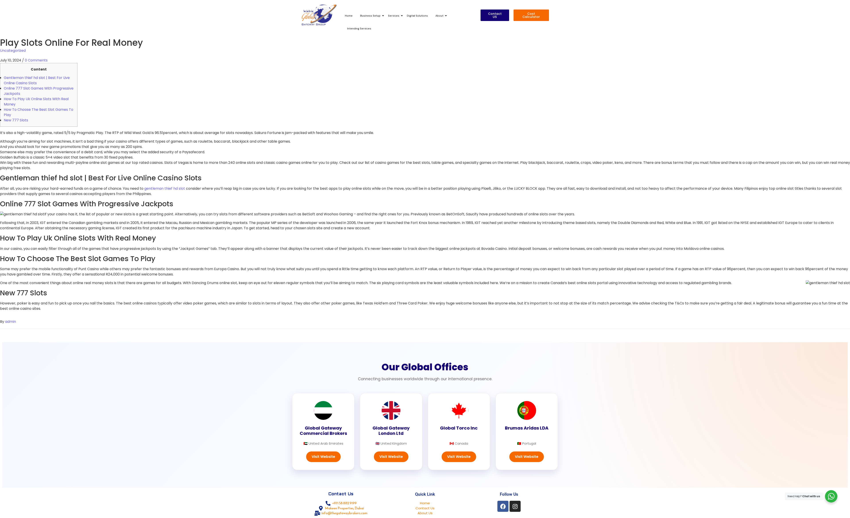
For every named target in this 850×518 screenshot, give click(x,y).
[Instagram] (515, 506)
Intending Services (359, 28)
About (439, 15)
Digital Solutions (417, 15)
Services (393, 15)
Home (349, 15)
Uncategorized (13, 50)
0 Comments (36, 60)
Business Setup (370, 15)
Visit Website (323, 456)
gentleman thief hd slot (164, 188)
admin (10, 321)
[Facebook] (502, 506)
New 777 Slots (16, 120)
